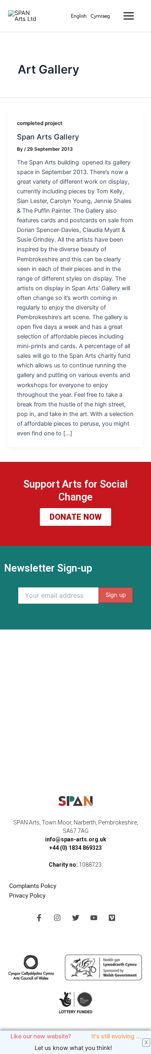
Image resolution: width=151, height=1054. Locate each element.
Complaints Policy (33, 886)
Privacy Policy (27, 895)
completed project (39, 123)
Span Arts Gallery (48, 136)
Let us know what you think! (76, 1048)
